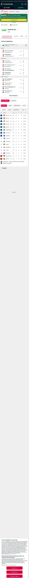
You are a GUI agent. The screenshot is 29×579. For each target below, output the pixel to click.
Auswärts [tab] (16, 109)
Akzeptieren (14, 568)
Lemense (8, 135)
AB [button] (13, 112)
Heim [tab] (9, 109)
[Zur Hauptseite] (8, 4)
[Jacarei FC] (4, 133)
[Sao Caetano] (4, 118)
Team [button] (4, 112)
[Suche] (22, 4)
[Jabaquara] (4, 147)
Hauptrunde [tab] (5, 100)
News (21, 36)
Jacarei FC (8, 132)
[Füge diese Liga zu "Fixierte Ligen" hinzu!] (16, 45)
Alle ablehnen (14, 572)
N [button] (21, 112)
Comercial (8, 141)
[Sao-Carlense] (4, 124)
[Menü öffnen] (25, 4)
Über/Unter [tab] (17, 105)
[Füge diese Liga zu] (17, 29)
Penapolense (8, 121)
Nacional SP (8, 156)
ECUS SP (8, 138)
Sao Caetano (8, 118)
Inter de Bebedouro (8, 115)
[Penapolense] (4, 121)
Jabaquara (8, 147)
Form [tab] (10, 105)
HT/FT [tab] (24, 105)
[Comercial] (4, 141)
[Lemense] (4, 135)
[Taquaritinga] (4, 130)
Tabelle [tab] (4, 105)
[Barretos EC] (4, 127)
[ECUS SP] (4, 138)
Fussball (5, 24)
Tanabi (7, 144)
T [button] (24, 112)
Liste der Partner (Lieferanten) (9, 565)
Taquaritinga (8, 130)
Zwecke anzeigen (15, 576)
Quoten (16, 36)
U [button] (18, 112)
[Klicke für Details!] (14, 51)
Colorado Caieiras (8, 153)
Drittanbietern (13, 554)
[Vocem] (4, 150)
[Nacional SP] (4, 156)
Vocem (7, 150)
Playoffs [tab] (13, 100)
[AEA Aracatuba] (4, 159)
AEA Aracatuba (8, 158)
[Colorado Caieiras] (4, 153)
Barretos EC (8, 127)
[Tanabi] (4, 144)
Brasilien (14, 24)
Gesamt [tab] (4, 109)
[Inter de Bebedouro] (4, 115)
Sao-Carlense (8, 124)
